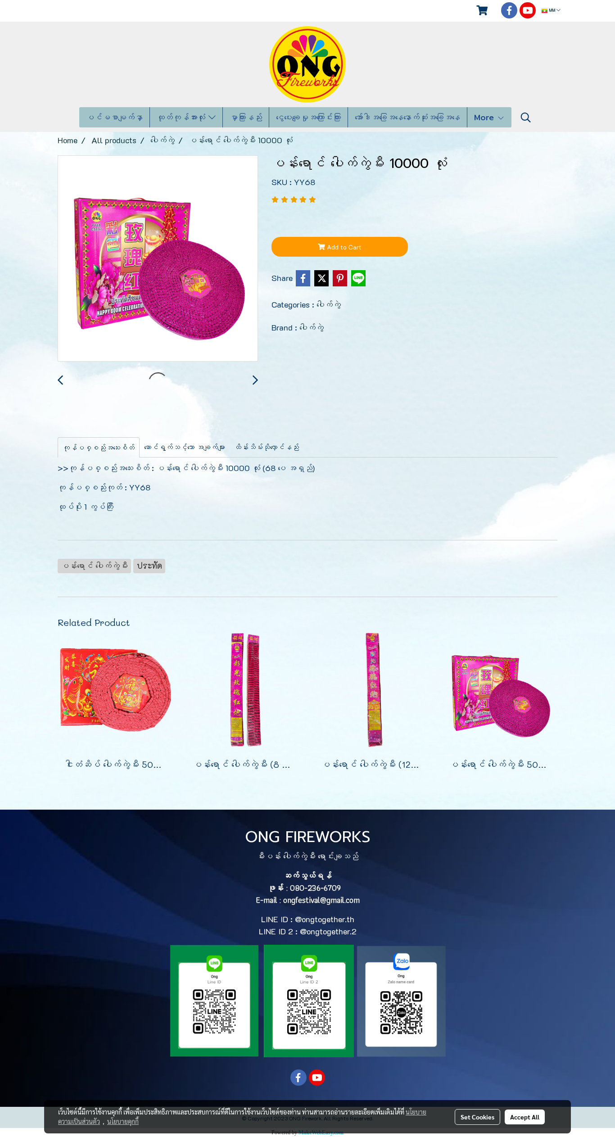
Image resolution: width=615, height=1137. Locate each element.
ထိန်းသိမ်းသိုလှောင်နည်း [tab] (266, 447)
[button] (526, 117)
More (485, 117)
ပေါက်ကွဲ (329, 304)
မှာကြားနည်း (246, 117)
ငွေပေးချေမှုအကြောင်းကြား (308, 117)
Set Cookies (477, 1117)
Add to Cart (343, 247)
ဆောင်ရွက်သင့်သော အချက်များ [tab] (184, 447)
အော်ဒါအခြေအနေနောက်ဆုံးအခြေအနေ (407, 117)
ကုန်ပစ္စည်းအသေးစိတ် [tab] (99, 447)
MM (551, 11)
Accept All (524, 1117)
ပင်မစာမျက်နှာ (114, 117)
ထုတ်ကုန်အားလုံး (182, 117)
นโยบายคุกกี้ (123, 1121)
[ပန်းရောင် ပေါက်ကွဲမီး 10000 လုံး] (158, 259)
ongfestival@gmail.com (321, 899)
